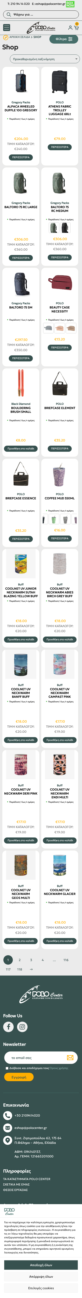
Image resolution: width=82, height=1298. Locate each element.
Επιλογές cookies (41, 1288)
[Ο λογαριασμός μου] (70, 28)
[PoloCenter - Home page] (41, 28)
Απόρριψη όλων (41, 1277)
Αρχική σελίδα (19, 37)
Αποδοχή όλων (41, 1265)
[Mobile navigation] (6, 27)
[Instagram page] (22, 1027)
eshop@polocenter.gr (50, 4)
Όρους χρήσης (59, 1068)
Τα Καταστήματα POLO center (26, 1179)
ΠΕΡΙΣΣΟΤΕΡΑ (20, 157)
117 (8, 969)
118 (19, 969)
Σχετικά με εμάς (16, 1184)
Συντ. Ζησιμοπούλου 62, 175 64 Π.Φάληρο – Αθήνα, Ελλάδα (38, 1140)
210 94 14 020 (20, 4)
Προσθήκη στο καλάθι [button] (21, 448)
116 (66, 960)
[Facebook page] (8, 1027)
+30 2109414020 (27, 1115)
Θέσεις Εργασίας (15, 1190)
